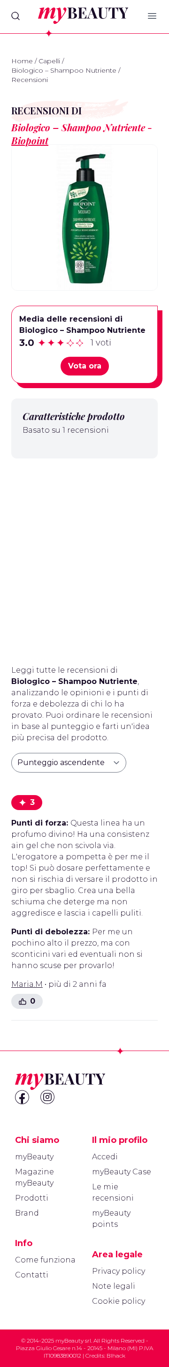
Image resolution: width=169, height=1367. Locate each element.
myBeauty (34, 1156)
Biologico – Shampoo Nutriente (63, 70)
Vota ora (84, 365)
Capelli (49, 61)
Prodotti (31, 1198)
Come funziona (45, 1259)
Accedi (105, 1156)
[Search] (15, 16)
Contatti (31, 1274)
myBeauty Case (121, 1171)
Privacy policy (118, 1271)
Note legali (113, 1286)
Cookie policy (118, 1301)
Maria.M (27, 984)
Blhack (116, 1355)
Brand (27, 1213)
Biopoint (29, 140)
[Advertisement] (84, 557)
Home (22, 61)
